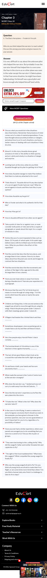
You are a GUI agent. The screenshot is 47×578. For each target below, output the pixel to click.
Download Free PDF (23, 118)
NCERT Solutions (8, 14)
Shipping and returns (11, 559)
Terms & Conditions (11, 553)
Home (3, 14)
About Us (7, 550)
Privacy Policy (9, 556)
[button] (43, 4)
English (15, 14)
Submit (39, 101)
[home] (7, 4)
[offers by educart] (33, 569)
